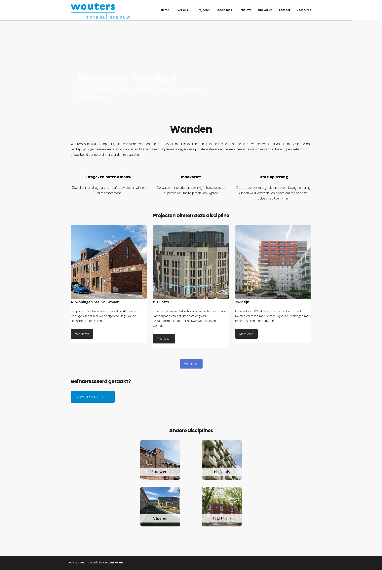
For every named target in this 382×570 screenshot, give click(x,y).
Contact (284, 10)
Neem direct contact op (92, 397)
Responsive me (113, 562)
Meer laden (191, 364)
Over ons (181, 10)
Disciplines (224, 10)
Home (165, 10)
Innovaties (265, 10)
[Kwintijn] (273, 262)
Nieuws (246, 10)
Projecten (203, 10)
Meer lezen (82, 334)
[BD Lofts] (191, 262)
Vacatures (304, 10)
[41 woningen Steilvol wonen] (109, 262)
